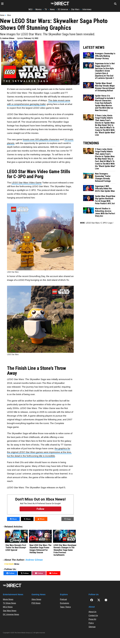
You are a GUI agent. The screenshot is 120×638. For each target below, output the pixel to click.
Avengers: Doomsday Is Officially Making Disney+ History (105, 56)
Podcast (63, 599)
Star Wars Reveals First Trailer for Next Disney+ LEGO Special (16, 547)
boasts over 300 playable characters (41, 139)
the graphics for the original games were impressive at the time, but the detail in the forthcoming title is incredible (39, 452)
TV (46, 9)
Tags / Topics (65, 607)
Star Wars (75, 9)
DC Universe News (11, 614)
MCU (30, 9)
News (52, 9)
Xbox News (36, 599)
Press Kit (92, 619)
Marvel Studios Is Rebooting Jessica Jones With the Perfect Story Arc (105, 212)
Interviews (86, 9)
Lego (110, 223)
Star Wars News (9, 611)
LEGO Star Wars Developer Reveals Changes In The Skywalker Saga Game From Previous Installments (65, 550)
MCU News (8, 607)
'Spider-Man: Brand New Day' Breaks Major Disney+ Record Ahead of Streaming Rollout (105, 87)
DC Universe (63, 9)
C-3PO (104, 223)
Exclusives (64, 603)
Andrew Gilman (8, 38)
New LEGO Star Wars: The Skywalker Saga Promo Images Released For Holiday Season (40, 549)
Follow (11, 573)
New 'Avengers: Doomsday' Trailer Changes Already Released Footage (103, 177)
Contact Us (93, 615)
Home (2, 15)
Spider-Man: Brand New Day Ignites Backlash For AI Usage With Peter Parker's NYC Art (105, 200)
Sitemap (92, 627)
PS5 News (36, 603)
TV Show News (9, 603)
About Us (92, 612)
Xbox (9, 15)
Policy (91, 623)
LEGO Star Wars (92, 223)
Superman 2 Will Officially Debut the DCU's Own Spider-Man (105, 188)
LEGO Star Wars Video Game (27, 182)
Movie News (8, 599)
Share (14, 519)
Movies (39, 9)
